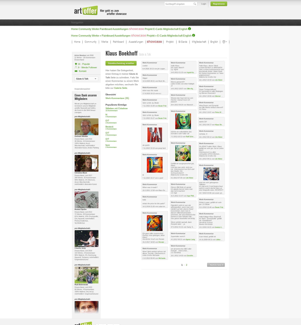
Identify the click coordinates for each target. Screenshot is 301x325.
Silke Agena (191, 89)
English (183, 29)
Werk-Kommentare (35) (117, 98)
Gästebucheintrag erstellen (121, 63)
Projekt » (152, 35)
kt (111, 115)
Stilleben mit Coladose (117, 109)
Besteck (111, 127)
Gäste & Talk (82, 79)
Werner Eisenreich (222, 96)
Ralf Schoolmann (192, 136)
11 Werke (78, 57)
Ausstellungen (120, 29)
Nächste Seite (216, 265)
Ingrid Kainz (191, 72)
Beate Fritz (162, 106)
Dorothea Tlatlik (193, 255)
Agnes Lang (190, 239)
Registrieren (219, 4)
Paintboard (106, 29)
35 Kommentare (89, 57)
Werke (95, 29)
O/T (111, 121)
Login (203, 4)
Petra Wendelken (221, 112)
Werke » (96, 35)
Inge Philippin (192, 196)
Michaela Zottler (164, 258)
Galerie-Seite (120, 88)
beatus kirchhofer (221, 227)
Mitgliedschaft (170, 29)
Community (85, 29)
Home (74, 29)
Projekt (149, 29)
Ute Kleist (189, 178)
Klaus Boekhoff (221, 125)
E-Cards (157, 29)
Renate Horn (163, 242)
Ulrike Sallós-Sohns (223, 239)
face (111, 146)
